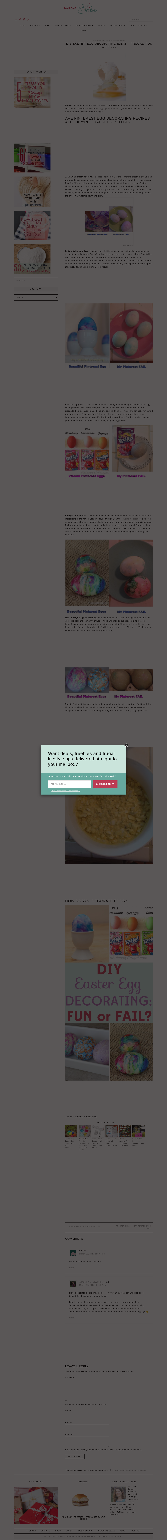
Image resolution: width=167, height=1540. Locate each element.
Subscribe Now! (105, 784)
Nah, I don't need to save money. (65, 791)
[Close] (126, 745)
